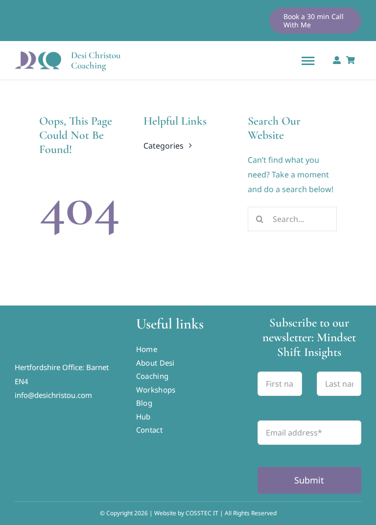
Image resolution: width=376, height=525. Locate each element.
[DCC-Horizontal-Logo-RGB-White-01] (67, 314)
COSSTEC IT (203, 513)
